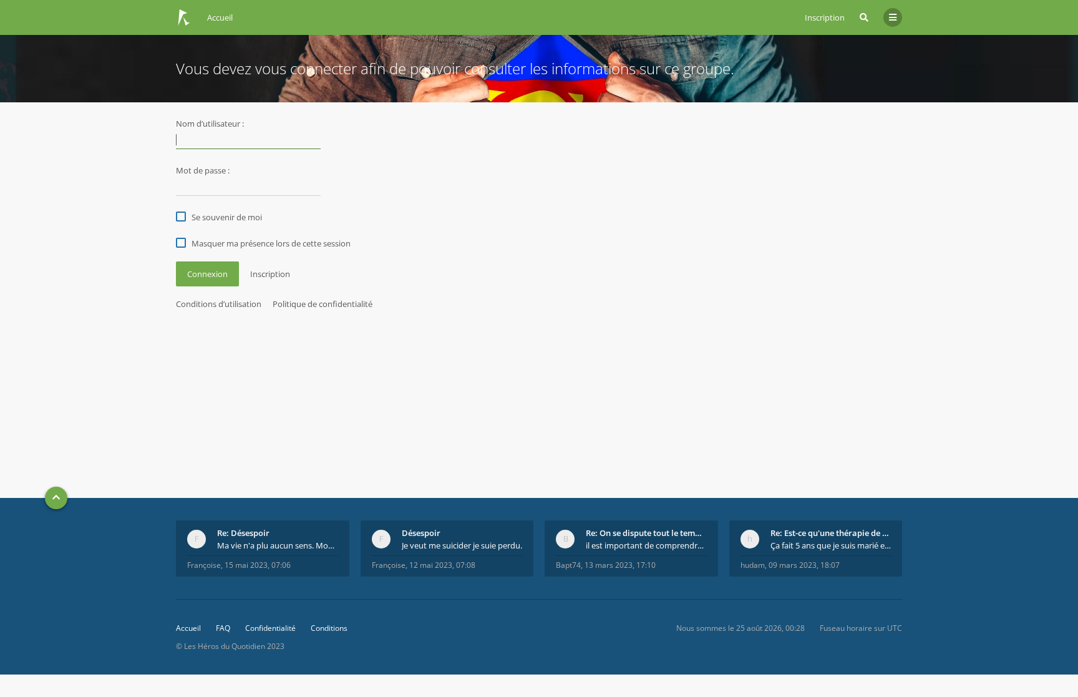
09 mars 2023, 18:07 (804, 565)
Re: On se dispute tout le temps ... (646, 533)
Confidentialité (270, 628)
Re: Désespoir (243, 533)
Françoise (204, 565)
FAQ (223, 628)
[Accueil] (184, 17)
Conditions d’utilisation (218, 304)
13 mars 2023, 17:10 (620, 565)
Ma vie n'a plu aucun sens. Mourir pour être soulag (277, 545)
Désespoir (421, 533)
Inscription (825, 17)
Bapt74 (568, 565)
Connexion (207, 274)
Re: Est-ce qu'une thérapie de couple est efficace (830, 533)
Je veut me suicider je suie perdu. (462, 545)
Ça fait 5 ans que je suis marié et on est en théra (830, 545)
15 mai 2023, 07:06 (258, 565)
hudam (753, 565)
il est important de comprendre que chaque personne (646, 545)
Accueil (188, 628)
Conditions (329, 628)
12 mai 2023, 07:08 (442, 565)
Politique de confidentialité (322, 304)
